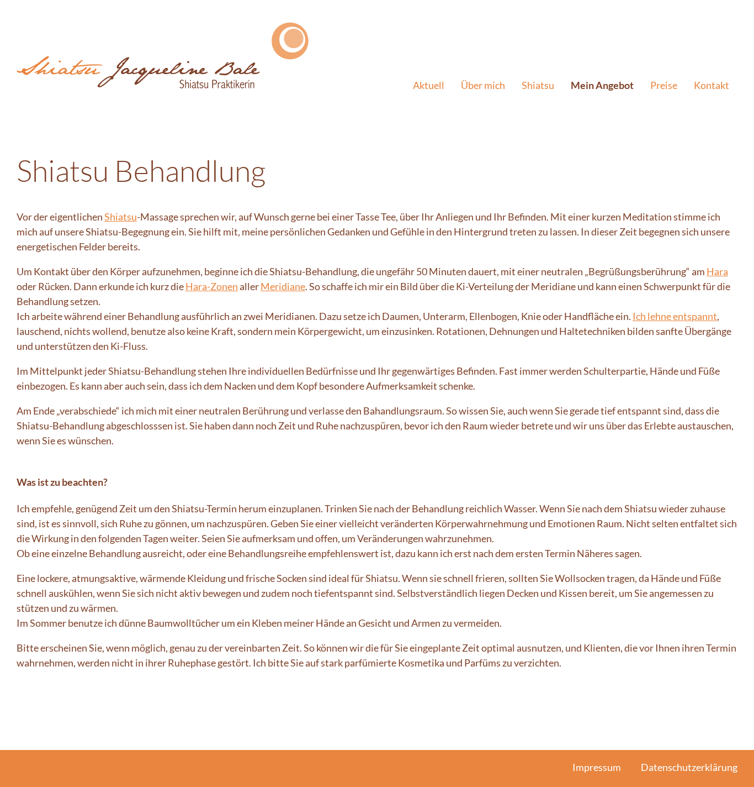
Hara (717, 271)
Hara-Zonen (211, 286)
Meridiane (283, 286)
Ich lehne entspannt (675, 316)
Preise (663, 85)
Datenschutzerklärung (689, 767)
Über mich (483, 85)
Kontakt (711, 85)
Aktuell (428, 85)
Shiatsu (538, 85)
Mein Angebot (602, 85)
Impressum (596, 767)
